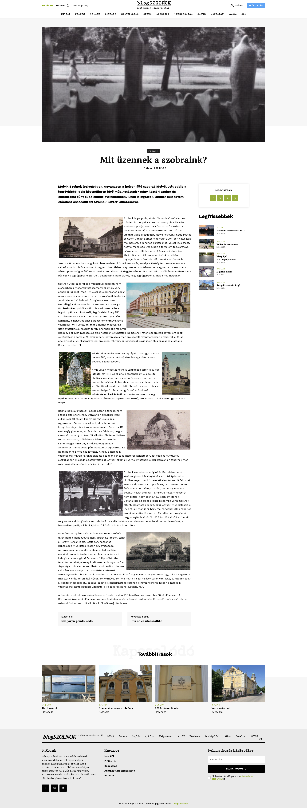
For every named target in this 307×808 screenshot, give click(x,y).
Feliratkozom (234, 769)
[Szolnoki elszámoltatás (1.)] (206, 230)
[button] (63, 5)
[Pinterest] (227, 198)
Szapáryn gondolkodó (77, 621)
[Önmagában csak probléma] (125, 683)
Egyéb (220, 228)
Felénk (153, 151)
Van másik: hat (221, 708)
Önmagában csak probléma (116, 708)
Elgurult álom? (224, 271)
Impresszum (181, 803)
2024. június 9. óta (166, 708)
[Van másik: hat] (238, 683)
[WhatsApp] (235, 198)
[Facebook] (213, 198)
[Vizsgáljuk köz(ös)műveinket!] (206, 257)
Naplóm (220, 242)
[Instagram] (54, 788)
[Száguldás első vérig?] (206, 285)
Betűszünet (49, 708)
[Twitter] (220, 198)
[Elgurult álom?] (206, 271)
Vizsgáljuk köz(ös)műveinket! (226, 258)
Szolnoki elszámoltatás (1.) (231, 230)
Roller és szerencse (227, 244)
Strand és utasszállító (146, 621)
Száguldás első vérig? (228, 285)
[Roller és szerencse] (206, 244)
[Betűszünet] (68, 683)
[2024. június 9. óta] (181, 683)
